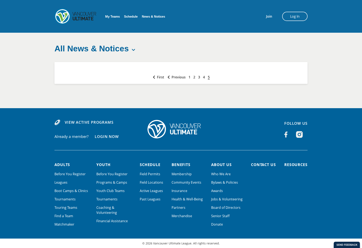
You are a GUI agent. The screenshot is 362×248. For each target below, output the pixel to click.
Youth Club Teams (110, 190)
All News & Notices (91, 48)
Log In (295, 16)
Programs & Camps (111, 182)
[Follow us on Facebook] (286, 135)
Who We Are (221, 174)
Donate (217, 224)
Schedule (131, 16)
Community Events (186, 182)
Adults (62, 164)
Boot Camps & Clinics (71, 190)
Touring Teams (65, 207)
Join (269, 16)
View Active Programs (89, 122)
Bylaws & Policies (224, 182)
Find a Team (63, 216)
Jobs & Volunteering (227, 199)
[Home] (181, 129)
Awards (217, 190)
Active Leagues (151, 190)
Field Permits (150, 174)
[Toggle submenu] (133, 49)
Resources (296, 164)
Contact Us (263, 164)
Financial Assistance (112, 221)
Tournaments (65, 199)
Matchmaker (64, 224)
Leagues (60, 182)
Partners (178, 207)
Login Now (107, 136)
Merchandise (182, 216)
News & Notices (153, 16)
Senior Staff (220, 216)
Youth (103, 164)
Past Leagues (150, 199)
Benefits (181, 164)
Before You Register (70, 174)
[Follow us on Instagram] (299, 134)
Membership (182, 174)
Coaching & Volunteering (106, 210)
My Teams (112, 16)
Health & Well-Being (187, 199)
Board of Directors (225, 207)
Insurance (179, 190)
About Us (221, 164)
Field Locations (151, 182)
